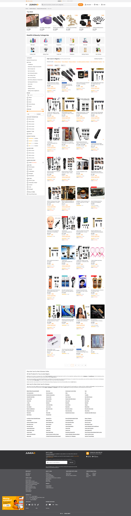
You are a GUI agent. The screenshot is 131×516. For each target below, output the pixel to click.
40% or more (31, 121)
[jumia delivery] (70, 1)
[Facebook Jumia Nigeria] (26, 504)
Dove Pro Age (88, 422)
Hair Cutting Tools (31, 75)
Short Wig (48, 412)
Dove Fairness (68, 424)
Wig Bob (28, 404)
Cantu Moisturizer (30, 428)
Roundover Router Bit (70, 432)
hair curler (68, 400)
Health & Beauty (33, 8)
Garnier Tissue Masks (89, 436)
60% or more (31, 152)
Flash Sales (48, 480)
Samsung (47, 508)
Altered (30, 169)
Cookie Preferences (49, 487)
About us (47, 473)
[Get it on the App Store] (88, 456)
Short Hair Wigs (69, 410)
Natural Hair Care (30, 410)
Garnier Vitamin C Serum (32, 422)
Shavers (30, 133)
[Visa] (53, 504)
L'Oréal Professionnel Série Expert (53, 436)
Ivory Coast (88, 475)
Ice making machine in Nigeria (83, 61)
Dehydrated (31, 175)
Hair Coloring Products (32, 73)
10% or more (31, 129)
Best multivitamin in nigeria (96, 61)
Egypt (87, 473)
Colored (30, 184)
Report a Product (29, 485)
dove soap (29, 436)
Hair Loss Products (32, 77)
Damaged (31, 173)
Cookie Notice (50, 457)
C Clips (28, 402)
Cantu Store (29, 432)
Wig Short (29, 412)
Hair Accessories (31, 71)
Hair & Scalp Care (31, 68)
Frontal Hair (48, 414)
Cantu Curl (68, 430)
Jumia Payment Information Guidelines (53, 477)
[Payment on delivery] (46, 504)
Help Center (28, 474)
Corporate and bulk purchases (31, 484)
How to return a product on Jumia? (32, 483)
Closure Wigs (49, 398)
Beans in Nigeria (72, 61)
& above (36, 138)
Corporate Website (49, 475)
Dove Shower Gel (49, 422)
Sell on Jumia (29, 1)
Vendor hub (68, 474)
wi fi (47, 410)
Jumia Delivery (28, 491)
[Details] (43, 162)
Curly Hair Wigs (49, 404)
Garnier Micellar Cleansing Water (73, 434)
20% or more (31, 126)
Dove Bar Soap (30, 426)
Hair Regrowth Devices (32, 81)
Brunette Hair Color (89, 408)
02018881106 (34, 498)
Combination (31, 171)
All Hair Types (32, 180)
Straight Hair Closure (70, 412)
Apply (42, 109)
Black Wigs (87, 406)
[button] (59, 80)
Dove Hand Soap (49, 432)
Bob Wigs (67, 402)
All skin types (31, 167)
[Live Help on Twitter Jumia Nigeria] (35, 504)
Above (30, 99)
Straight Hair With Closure (90, 412)
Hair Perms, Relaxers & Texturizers (35, 79)
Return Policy (28, 489)
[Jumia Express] (32, 162)
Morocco (94, 473)
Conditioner (30, 64)
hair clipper (29, 406)
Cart (104, 4)
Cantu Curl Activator (31, 434)
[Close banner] (22, 497)
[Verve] (57, 504)
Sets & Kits (30, 84)
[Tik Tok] (38, 504)
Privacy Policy (76, 456)
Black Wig (68, 406)
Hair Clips (87, 400)
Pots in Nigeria (65, 61)
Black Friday (48, 481)
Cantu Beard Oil (88, 430)
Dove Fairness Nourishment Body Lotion (93, 432)
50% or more (31, 119)
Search (80, 4)
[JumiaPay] (64, 1)
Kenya (87, 476)
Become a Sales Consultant (71, 475)
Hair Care (29, 62)
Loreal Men (29, 420)
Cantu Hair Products (89, 428)
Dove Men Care (30, 424)
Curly (30, 187)
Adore (30, 101)
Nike (36, 508)
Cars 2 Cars (48, 406)
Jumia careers (48, 474)
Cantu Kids (68, 428)
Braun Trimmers (88, 418)
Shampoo (30, 86)
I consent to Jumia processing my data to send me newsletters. (60, 459)
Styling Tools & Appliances (33, 90)
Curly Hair (29, 400)
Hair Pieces (29, 414)
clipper (86, 404)
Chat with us (28, 473)
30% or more (31, 124)
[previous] (27, 22)
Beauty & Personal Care (41, 8)
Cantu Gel (48, 430)
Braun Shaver (49, 420)
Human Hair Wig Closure (71, 398)
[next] (103, 22)
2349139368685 (33, 499)
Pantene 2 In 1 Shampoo (71, 436)
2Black (30, 97)
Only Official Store (33, 194)
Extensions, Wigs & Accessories (34, 66)
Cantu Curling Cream (89, 434)
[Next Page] (82, 365)
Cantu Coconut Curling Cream (52, 434)
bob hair (48, 402)
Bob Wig (86, 402)
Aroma (30, 106)
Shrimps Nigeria (57, 61)
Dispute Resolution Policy (30, 486)
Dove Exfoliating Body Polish (72, 418)
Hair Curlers (48, 400)
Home (27, 8)
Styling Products (31, 88)
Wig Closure (87, 398)
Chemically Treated (33, 182)
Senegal (94, 474)
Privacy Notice (48, 485)
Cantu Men (48, 428)
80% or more (31, 150)
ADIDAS (27, 508)
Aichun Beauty (32, 104)
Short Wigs (87, 410)
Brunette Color (49, 408)
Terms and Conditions (50, 476)
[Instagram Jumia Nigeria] (32, 504)
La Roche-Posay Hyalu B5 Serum (33, 418)
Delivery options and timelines (31, 482)
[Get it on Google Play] (95, 456)
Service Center (28, 479)
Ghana (87, 474)
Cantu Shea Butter (69, 426)
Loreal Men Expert (69, 420)
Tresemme (50, 387)
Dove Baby (48, 426)
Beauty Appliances (31, 408)
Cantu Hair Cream (30, 430)
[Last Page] (85, 365)
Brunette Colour (69, 408)
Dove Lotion (48, 424)
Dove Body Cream (88, 424)
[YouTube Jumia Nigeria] (29, 504)
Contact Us (28, 475)
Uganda (94, 475)
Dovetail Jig (48, 418)
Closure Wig (29, 398)
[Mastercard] (50, 504)
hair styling (68, 404)
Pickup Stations (28, 490)
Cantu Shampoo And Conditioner (92, 426)
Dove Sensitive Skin (70, 422)
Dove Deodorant (88, 420)
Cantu (46, 387)
